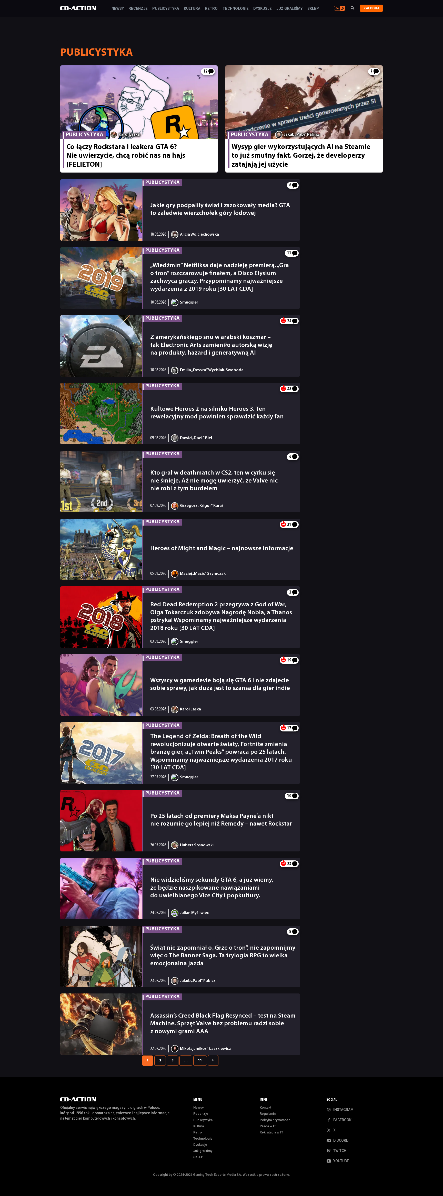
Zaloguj (371, 8)
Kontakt (265, 1107)
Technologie (236, 9)
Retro (211, 9)
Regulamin (268, 1113)
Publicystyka (165, 9)
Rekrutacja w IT (271, 1132)
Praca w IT (268, 1126)
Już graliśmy (289, 9)
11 (200, 1060)
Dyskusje (262, 9)
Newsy (118, 9)
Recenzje (138, 9)
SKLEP (313, 9)
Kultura (192, 9)
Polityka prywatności (275, 1120)
